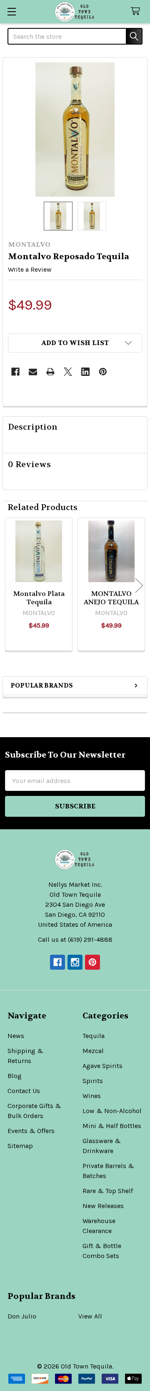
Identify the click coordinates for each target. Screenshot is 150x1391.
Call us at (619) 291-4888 (75, 939)
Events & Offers (31, 1131)
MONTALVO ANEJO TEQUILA (111, 597)
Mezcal (93, 1051)
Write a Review (30, 269)
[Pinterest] (102, 371)
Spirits (92, 1081)
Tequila (93, 1036)
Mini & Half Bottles (111, 1126)
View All (90, 1316)
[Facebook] (15, 371)
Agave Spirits (102, 1066)
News (16, 1036)
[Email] (32, 371)
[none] (75, 130)
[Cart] (137, 11)
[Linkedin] (85, 371)
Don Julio (22, 1316)
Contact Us (24, 1091)
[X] (67, 371)
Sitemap (20, 1146)
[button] (75, 343)
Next (139, 585)
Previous (10, 585)
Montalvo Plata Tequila (39, 597)
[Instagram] (75, 962)
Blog (15, 1076)
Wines (91, 1096)
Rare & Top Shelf (107, 1191)
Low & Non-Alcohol (112, 1111)
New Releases (103, 1206)
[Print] (50, 371)
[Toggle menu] (11, 11)
